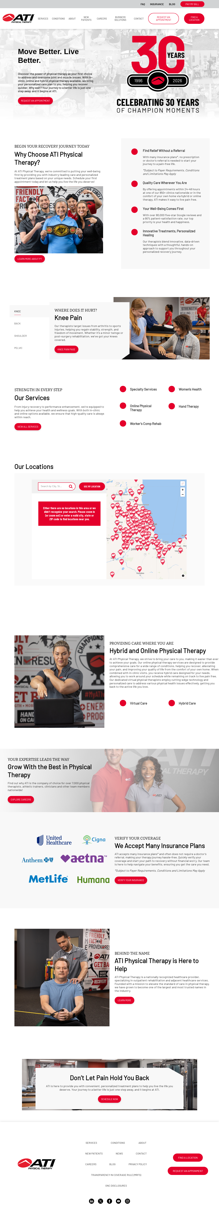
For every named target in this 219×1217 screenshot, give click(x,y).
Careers (102, 18)
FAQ (143, 4)
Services (43, 18)
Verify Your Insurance (131, 880)
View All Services (27, 426)
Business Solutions (120, 18)
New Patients (86, 18)
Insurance (157, 4)
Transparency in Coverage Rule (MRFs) (116, 1174)
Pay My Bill (192, 4)
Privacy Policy (138, 1164)
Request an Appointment (163, 18)
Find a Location (194, 18)
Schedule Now (109, 1099)
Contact (139, 18)
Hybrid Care (187, 703)
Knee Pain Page (66, 349)
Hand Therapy (189, 406)
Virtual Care (138, 703)
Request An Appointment (35, 100)
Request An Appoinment (188, 1170)
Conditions (58, 18)
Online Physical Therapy (141, 408)
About (72, 18)
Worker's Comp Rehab (145, 424)
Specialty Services (143, 389)
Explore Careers (21, 799)
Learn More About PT (29, 259)
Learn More (124, 1000)
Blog (172, 4)
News (119, 1153)
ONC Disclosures (116, 1185)
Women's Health (190, 389)
